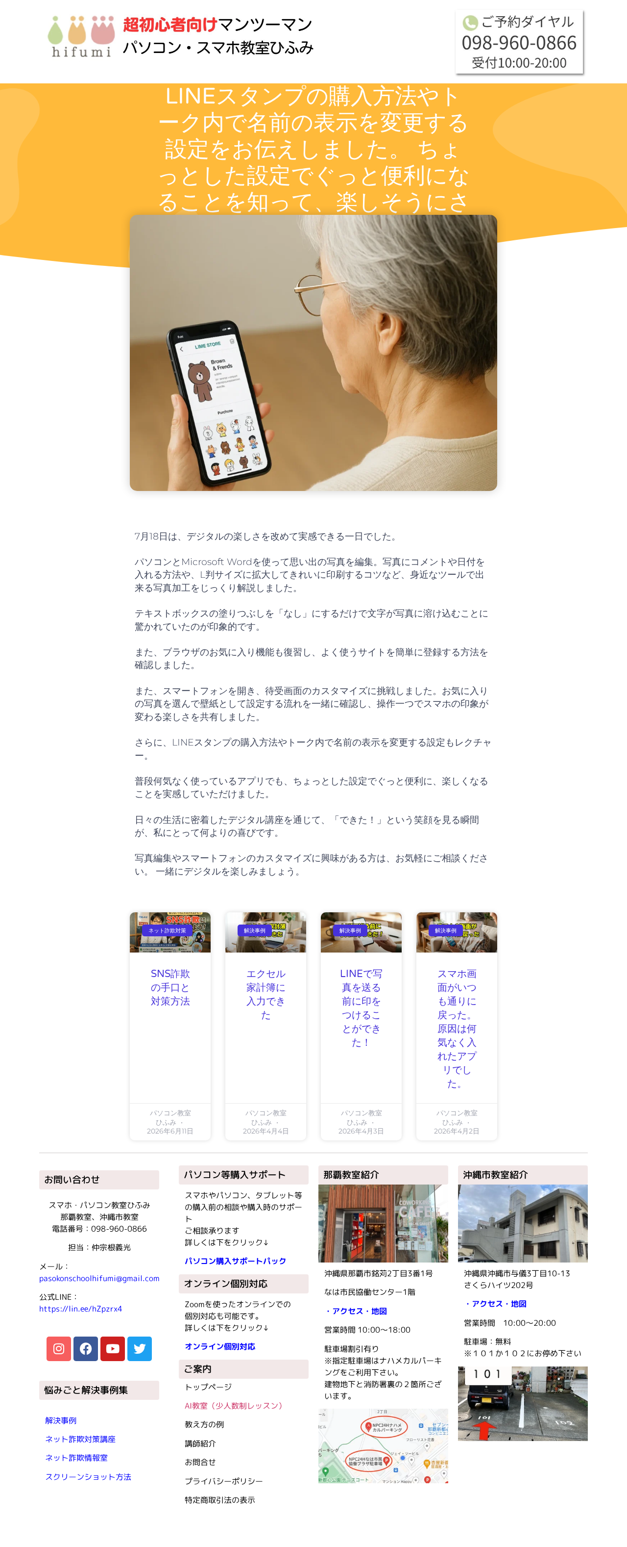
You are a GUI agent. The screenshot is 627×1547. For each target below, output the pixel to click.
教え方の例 (204, 1424)
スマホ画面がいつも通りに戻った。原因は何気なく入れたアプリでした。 (457, 1029)
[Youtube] (112, 1349)
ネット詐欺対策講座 (80, 1439)
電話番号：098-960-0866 (99, 1228)
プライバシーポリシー (224, 1481)
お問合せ (200, 1462)
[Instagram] (59, 1349)
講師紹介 (200, 1443)
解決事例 (60, 1420)
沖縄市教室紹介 (495, 1174)
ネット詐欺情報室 (76, 1457)
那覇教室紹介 (351, 1174)
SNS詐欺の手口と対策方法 (170, 987)
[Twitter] (139, 1349)
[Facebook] (85, 1349)
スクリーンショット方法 (88, 1476)
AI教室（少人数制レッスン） (235, 1405)
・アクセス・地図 (355, 1311)
